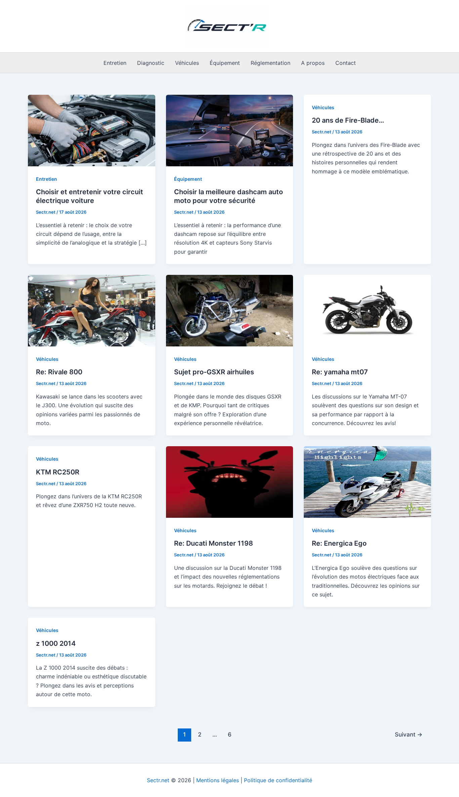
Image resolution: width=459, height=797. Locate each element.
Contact (345, 62)
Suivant (408, 734)
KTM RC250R (57, 472)
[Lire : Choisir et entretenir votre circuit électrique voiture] (91, 130)
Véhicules (187, 62)
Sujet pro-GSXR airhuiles (214, 372)
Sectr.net (158, 780)
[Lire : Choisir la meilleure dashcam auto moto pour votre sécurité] (229, 130)
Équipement (225, 62)
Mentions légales (217, 780)
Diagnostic (150, 62)
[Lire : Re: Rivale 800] (91, 310)
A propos (313, 62)
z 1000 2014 (56, 643)
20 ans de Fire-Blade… (348, 120)
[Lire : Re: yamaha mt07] (367, 310)
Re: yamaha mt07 (340, 372)
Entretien (114, 62)
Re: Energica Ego (339, 543)
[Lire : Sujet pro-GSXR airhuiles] (229, 310)
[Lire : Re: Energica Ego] (367, 481)
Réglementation (270, 62)
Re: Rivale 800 (59, 372)
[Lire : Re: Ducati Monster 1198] (229, 481)
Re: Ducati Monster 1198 (213, 543)
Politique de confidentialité (278, 780)
